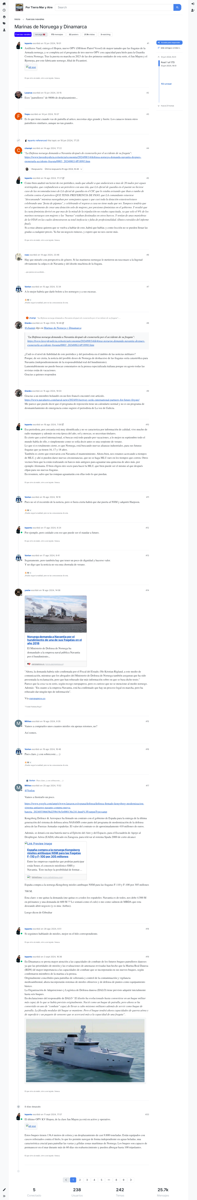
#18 (147, 929)
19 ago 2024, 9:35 (51, 721)
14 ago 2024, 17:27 (53, 178)
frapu (27, 114)
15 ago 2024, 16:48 (52, 323)
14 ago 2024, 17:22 (53, 148)
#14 (147, 590)
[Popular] (4, 17)
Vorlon (28, 286)
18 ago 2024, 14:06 (51, 590)
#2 (148, 92)
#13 (147, 555)
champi (28, 148)
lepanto (28, 43)
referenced (41, 140)
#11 (147, 497)
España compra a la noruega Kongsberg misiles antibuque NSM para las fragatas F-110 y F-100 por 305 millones (54, 853)
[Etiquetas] (4, 23)
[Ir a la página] (109, 1179)
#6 (148, 255)
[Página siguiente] (130, 1179)
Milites (28, 721)
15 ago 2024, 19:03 (52, 391)
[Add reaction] (126, 84)
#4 (148, 148)
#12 (147, 527)
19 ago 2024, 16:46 (52, 749)
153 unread (166, 84)
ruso (27, 255)
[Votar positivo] (131, 84)
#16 (147, 749)
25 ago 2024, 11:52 (52, 785)
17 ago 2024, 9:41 (51, 555)
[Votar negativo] (141, 84)
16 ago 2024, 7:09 (52, 424)
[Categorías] (4, 3)
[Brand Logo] (19, 7)
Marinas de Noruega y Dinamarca (62, 328)
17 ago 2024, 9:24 (52, 527)
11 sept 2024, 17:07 (53, 1114)
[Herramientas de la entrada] (146, 84)
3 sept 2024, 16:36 (53, 956)
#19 (147, 956)
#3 (148, 114)
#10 (147, 424)
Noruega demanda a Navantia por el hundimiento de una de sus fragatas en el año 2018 (54, 640)
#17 (147, 785)
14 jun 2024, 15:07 (50, 114)
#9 (148, 391)
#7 (148, 286)
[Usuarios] (4, 30)
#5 (148, 178)
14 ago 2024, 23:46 (50, 255)
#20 (147, 1114)
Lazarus (28, 92)
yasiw (27, 590)
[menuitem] (193, 3)
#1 (148, 43)
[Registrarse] (193, 10)
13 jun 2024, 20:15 (53, 92)
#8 (148, 323)
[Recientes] (4, 10)
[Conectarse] (193, 3)
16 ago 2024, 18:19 (51, 497)
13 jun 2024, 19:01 (52, 43)
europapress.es (37, 698)
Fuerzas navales (23, 34)
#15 (147, 721)
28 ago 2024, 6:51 (52, 929)
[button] (4, 1189)
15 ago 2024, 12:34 (52, 286)
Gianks (28, 323)
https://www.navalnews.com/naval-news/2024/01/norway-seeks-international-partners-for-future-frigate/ (82, 400)
